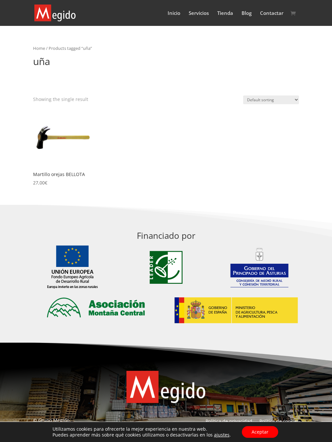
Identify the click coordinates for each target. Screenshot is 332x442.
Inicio (174, 13)
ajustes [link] (222, 435)
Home (39, 48)
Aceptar (260, 432)
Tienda (225, 13)
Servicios (199, 13)
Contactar (271, 13)
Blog (247, 13)
